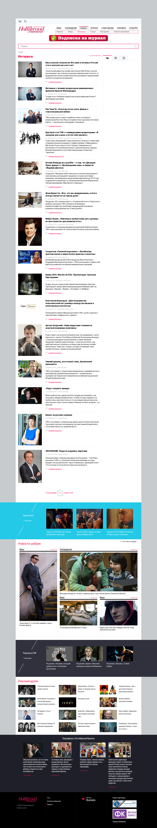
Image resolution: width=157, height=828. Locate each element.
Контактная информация (54, 801)
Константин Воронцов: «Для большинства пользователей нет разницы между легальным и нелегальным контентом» (70, 303)
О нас (48, 798)
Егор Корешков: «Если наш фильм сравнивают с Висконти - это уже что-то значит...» (128, 726)
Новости (60, 32)
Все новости (96, 55)
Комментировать (55, 82)
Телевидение (71, 28)
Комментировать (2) (56, 156)
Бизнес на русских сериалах (59, 415)
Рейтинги (121, 28)
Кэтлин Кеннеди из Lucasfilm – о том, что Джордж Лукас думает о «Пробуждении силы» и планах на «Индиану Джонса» (70, 165)
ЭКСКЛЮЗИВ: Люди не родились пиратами (66, 451)
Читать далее (27, 658)
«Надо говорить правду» (58, 388)
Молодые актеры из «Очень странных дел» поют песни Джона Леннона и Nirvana (92, 594)
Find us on (91, 799)
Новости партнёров (121, 32)
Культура (133, 28)
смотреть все (54, 549)
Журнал (94, 28)
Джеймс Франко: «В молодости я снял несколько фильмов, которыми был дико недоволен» (46, 701)
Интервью (81, 32)
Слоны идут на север (83, 699)
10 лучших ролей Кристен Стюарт (73, 628)
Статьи (92, 32)
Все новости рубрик (129, 541)
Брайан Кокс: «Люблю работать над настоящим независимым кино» (86, 714)
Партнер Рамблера (119, 821)
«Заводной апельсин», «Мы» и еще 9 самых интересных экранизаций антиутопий (127, 689)
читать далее (27, 521)
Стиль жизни (107, 28)
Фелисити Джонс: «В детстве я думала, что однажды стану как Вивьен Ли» (86, 689)
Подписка (49, 804)
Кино (59, 28)
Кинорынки (104, 32)
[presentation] (107, 58)
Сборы (70, 32)
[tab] (107, 58)
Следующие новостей (59, 493)
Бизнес (83, 28)
